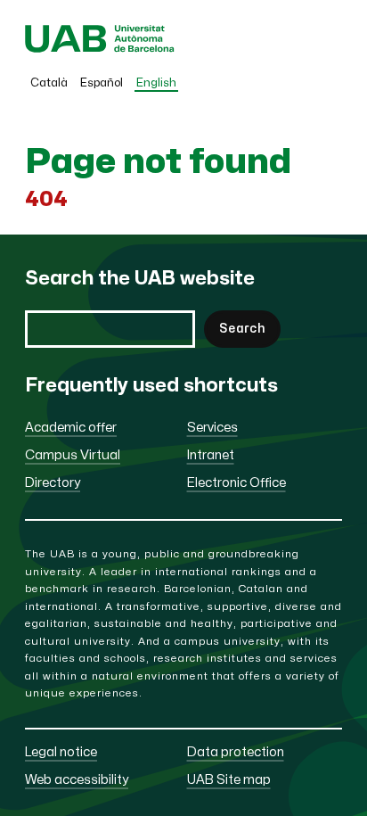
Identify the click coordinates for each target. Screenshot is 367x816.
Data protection (235, 752)
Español (101, 83)
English (156, 83)
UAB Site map (229, 780)
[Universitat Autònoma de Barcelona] (100, 48)
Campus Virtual (72, 455)
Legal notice (61, 752)
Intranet (210, 455)
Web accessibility (76, 780)
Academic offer (71, 427)
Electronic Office (236, 483)
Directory (52, 483)
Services (212, 427)
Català (49, 83)
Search (242, 328)
